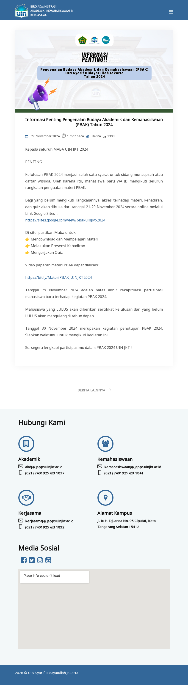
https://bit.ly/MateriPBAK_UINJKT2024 (58, 277)
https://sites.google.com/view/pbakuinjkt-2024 (65, 220)
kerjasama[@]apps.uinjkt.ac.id (49, 521)
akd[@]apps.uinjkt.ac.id (43, 466)
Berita (96, 136)
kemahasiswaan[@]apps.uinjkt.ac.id (132, 466)
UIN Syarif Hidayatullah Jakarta (53, 672)
